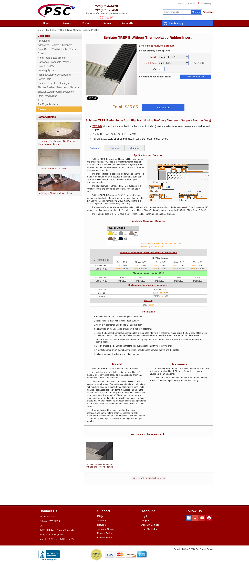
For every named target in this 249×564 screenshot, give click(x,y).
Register (191, 4)
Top (134, 478)
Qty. (155, 69)
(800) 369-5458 (106, 10)
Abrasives (43, 40)
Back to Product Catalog (152, 478)
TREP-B (97, 126)
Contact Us (127, 23)
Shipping (102, 520)
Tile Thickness (150, 63)
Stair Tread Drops (47, 96)
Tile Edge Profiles (55, 30)
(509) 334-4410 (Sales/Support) (56, 530)
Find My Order (149, 529)
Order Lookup (205, 4)
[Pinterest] (209, 518)
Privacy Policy (104, 533)
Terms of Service (106, 529)
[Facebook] (189, 518)
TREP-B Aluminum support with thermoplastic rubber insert (148, 252)
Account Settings (150, 524)
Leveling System (47, 70)
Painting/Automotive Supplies (54, 74)
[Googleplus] (195, 518)
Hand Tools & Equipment (51, 57)
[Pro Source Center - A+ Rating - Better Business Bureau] (49, 554)
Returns (101, 524)
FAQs (100, 516)
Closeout (43, 109)
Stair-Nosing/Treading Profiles (83, 30)
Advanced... (208, 12)
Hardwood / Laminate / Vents (53, 62)
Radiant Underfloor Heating (52, 83)
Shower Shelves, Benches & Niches (58, 87)
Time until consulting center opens (106, 13)
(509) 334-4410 (106, 6)
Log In (180, 4)
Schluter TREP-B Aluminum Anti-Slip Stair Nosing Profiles (99, 465)
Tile (39, 100)
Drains (41, 53)
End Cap (148, 300)
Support (107, 23)
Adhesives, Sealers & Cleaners (55, 45)
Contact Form (104, 537)
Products (86, 23)
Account (67, 23)
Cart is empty (176, 23)
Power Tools (44, 79)
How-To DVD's (46, 66)
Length (153, 57)
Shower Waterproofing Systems (55, 91)
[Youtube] (202, 518)
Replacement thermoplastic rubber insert (148, 285)
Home (46, 23)
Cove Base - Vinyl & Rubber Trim (56, 49)
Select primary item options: (155, 50)
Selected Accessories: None (155, 76)
